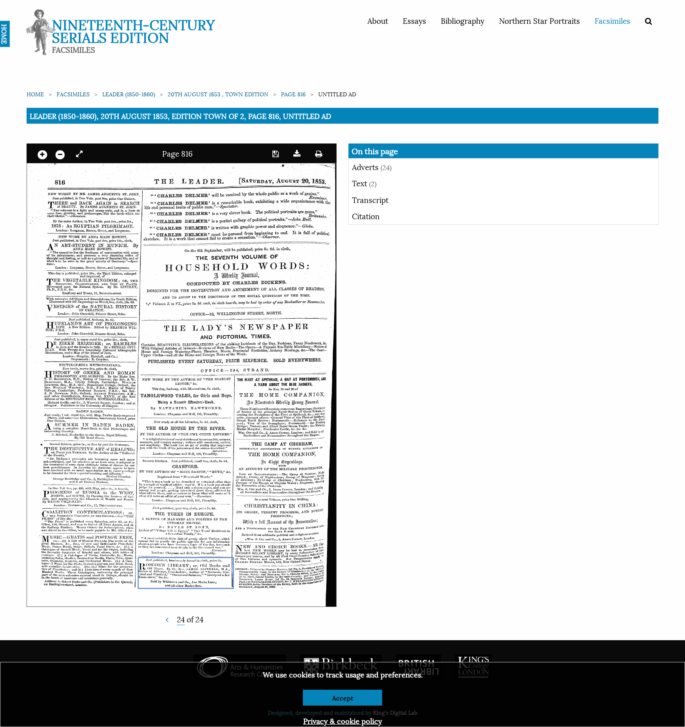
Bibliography (462, 20)
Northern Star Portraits (539, 20)
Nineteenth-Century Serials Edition (133, 30)
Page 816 (293, 94)
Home (35, 94)
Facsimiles (612, 20)
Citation (366, 216)
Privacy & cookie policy (342, 720)
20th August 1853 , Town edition (218, 94)
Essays (414, 20)
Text (364, 183)
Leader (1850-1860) (128, 94)
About (377, 20)
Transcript (370, 199)
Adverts (372, 166)
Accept (342, 697)
